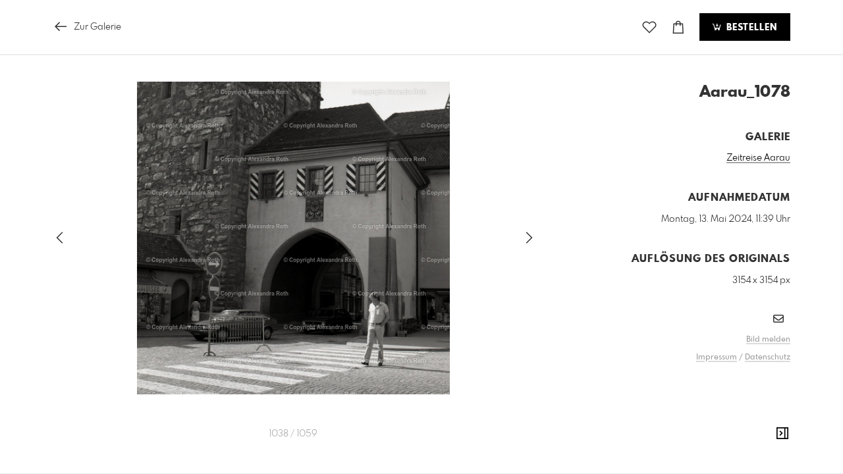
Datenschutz (767, 357)
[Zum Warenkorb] (678, 27)
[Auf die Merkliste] (649, 27)
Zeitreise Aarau (758, 158)
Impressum (716, 357)
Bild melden (768, 340)
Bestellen (750, 27)
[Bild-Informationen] (782, 434)
